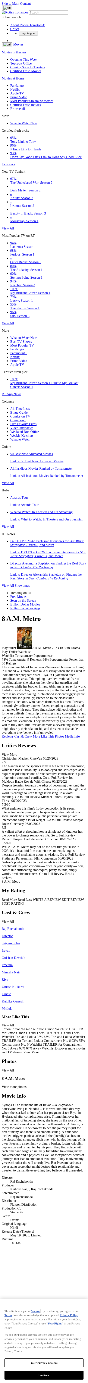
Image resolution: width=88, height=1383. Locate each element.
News (17, 394)
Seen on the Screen (23, 600)
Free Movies (18, 596)
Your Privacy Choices (44, 1362)
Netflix (15, 89)
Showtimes (22, 585)
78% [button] (5, 659)
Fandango (17, 85)
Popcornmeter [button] (59, 659)
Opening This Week (23, 59)
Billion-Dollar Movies (25, 604)
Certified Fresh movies (25, 105)
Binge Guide (19, 412)
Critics (14, 29)
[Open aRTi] (7, 8)
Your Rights (55, 1323)
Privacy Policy (69, 1315)
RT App (7, 394)
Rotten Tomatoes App (25, 608)
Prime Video (18, 97)
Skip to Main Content (16, 3)
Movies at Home (13, 78)
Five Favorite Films (23, 424)
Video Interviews (21, 428)
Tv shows (8, 164)
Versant (35, 1311)
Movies (18, 44)
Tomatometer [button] (17, 659)
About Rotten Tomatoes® (27, 25)
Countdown (18, 420)
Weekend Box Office (24, 432)
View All (8, 228)
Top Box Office (21, 63)
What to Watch (23, 123)
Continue (44, 1375)
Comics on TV (20, 416)
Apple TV (17, 93)
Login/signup (28, 33)
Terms (8, 1315)
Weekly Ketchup (21, 435)
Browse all (17, 108)
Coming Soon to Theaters (27, 67)
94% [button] (46, 659)
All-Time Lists (20, 408)
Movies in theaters (14, 52)
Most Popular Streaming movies (31, 101)
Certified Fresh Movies (25, 71)
